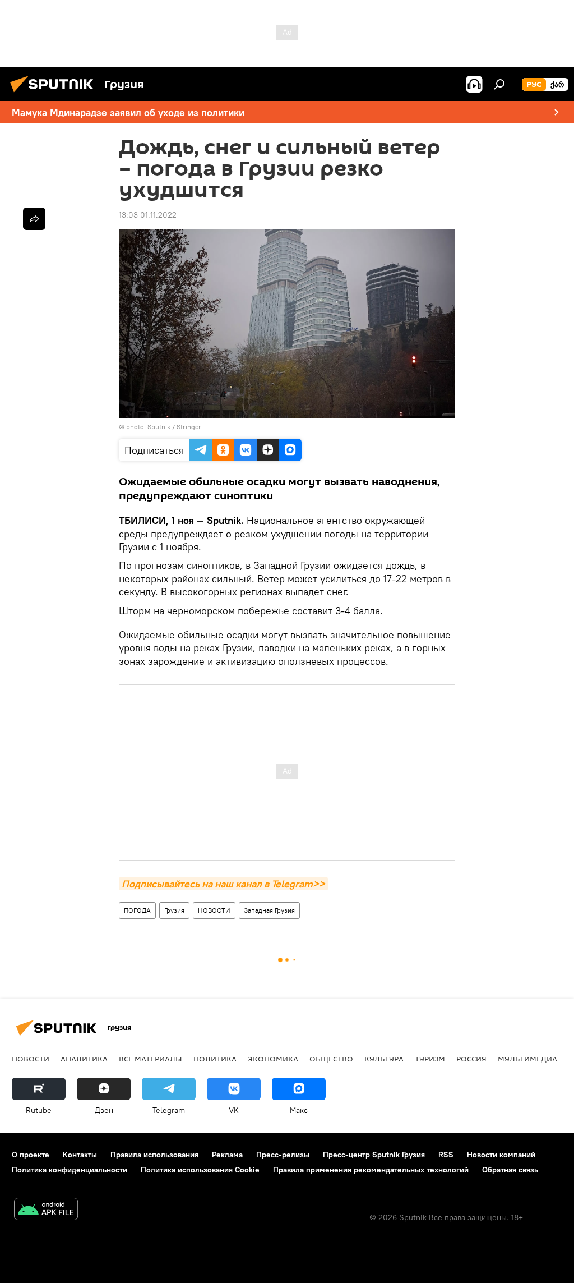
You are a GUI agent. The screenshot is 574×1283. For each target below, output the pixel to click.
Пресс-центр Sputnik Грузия (374, 1154)
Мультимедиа (527, 1059)
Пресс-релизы (282, 1154)
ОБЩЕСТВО (331, 1059)
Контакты (80, 1154)
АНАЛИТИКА (84, 1059)
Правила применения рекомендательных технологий (371, 1170)
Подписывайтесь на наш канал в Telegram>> (223, 883)
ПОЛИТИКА (215, 1059)
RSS (445, 1154)
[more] (34, 219)
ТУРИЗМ (430, 1059)
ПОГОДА (137, 910)
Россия (471, 1059)
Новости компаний (501, 1154)
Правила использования (154, 1154)
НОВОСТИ (214, 910)
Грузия (174, 910)
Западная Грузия (269, 910)
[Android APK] (46, 1210)
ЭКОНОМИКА (273, 1059)
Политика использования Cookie (200, 1170)
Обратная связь (510, 1170)
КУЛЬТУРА (384, 1059)
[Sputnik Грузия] (55, 94)
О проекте (30, 1154)
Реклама (227, 1154)
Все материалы (150, 1059)
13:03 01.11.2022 (148, 215)
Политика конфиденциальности (69, 1170)
